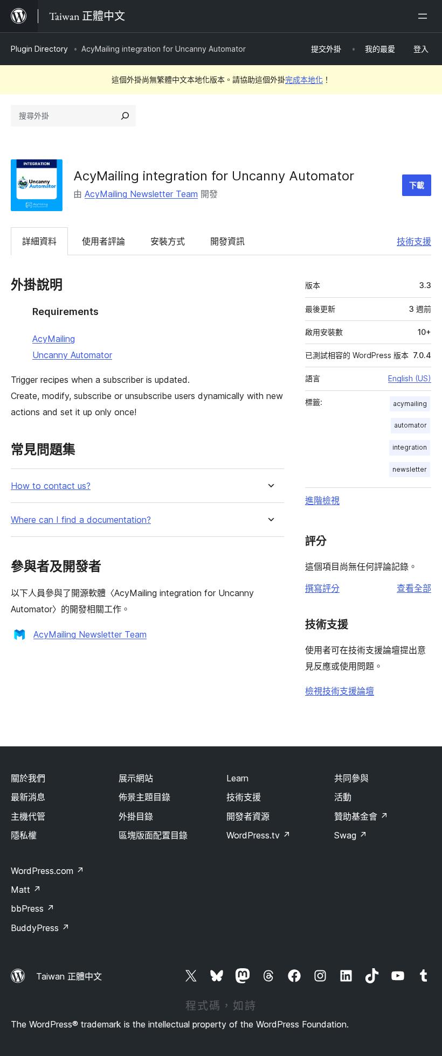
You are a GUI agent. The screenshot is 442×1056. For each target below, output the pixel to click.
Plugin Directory (39, 48)
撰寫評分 (322, 588)
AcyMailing (53, 338)
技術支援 (414, 241)
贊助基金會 (361, 816)
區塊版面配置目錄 (153, 835)
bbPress (32, 908)
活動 (342, 797)
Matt (26, 889)
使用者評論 (103, 241)
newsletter (409, 469)
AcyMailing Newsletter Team (141, 193)
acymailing (410, 404)
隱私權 (24, 835)
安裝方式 (167, 241)
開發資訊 (227, 241)
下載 (416, 185)
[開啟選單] (425, 16)
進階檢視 (322, 500)
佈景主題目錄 (144, 797)
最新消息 (28, 797)
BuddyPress (40, 927)
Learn (237, 778)
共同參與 (351, 778)
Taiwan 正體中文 (69, 976)
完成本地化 (304, 79)
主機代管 (28, 816)
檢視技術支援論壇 (339, 691)
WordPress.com (47, 870)
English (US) (409, 378)
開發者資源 (248, 816)
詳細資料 (39, 241)
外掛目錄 (136, 816)
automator (410, 425)
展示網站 (136, 778)
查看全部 (414, 588)
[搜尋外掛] (125, 116)
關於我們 (28, 778)
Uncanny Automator (72, 354)
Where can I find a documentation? (81, 520)
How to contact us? (51, 486)
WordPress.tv (258, 835)
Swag (350, 835)
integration (409, 447)
